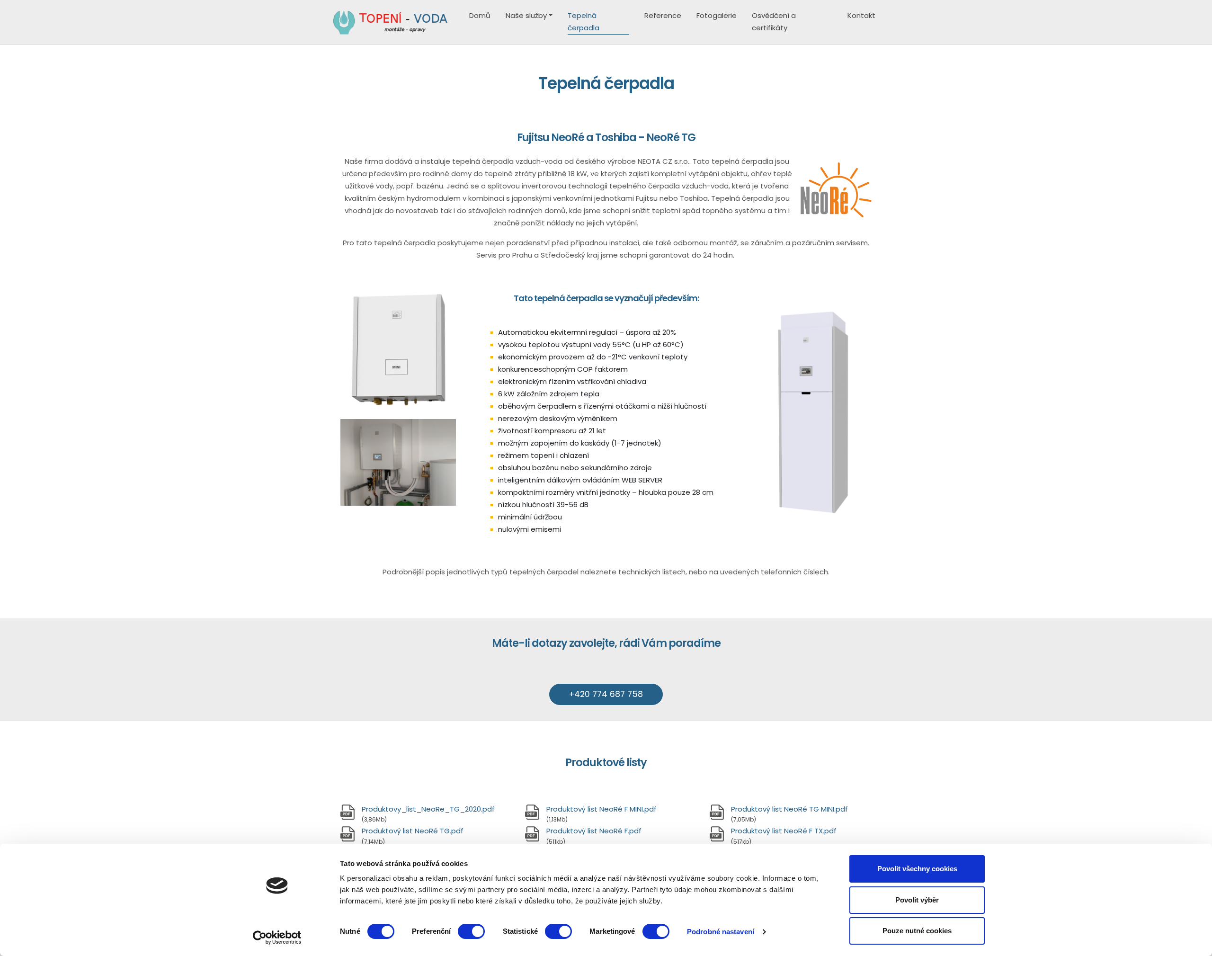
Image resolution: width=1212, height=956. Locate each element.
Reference (662, 15)
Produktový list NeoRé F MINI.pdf (601, 809)
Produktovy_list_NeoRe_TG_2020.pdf (428, 809)
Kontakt (861, 15)
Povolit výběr (917, 900)
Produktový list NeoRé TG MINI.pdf (789, 809)
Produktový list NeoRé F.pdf (594, 831)
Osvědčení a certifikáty (774, 21)
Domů (479, 15)
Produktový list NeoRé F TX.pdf (784, 831)
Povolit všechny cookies (917, 869)
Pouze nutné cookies (917, 931)
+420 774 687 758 (606, 694)
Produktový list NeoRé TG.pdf (412, 831)
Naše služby (526, 15)
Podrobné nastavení (720, 932)
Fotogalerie (716, 15)
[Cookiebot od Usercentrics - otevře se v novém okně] (277, 937)
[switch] (471, 931)
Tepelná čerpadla (583, 21)
